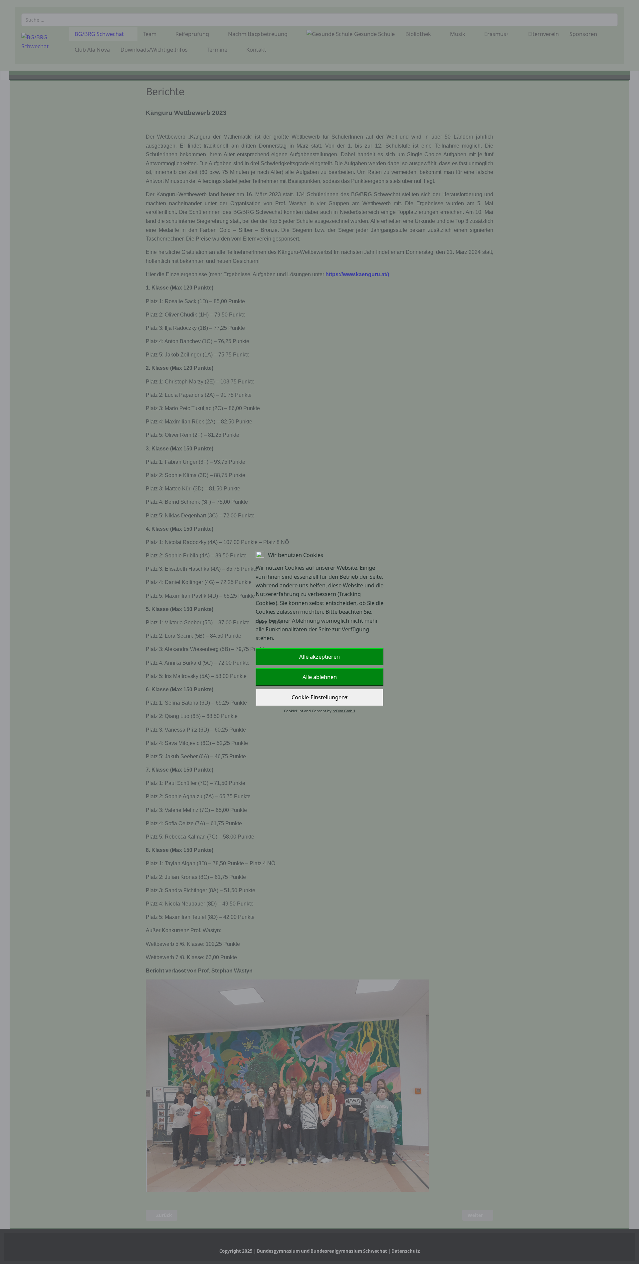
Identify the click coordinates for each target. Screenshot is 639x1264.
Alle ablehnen (320, 677)
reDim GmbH (343, 710)
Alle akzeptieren (319, 656)
